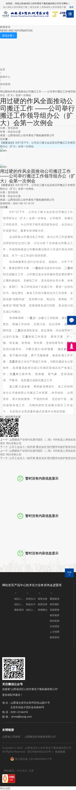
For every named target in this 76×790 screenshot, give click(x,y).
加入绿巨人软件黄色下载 (15, 6)
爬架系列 (19, 609)
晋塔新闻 (13, 128)
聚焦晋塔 (54, 598)
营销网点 (42, 609)
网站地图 (5, 788)
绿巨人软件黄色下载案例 (32, 609)
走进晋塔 (56, 585)
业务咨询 (44, 585)
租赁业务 (42, 604)
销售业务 (42, 598)
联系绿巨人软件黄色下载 (54, 6)
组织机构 (54, 620)
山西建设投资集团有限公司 (40, 736)
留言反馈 (34, 6)
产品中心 (20, 585)
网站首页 (8, 585)
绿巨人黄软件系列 (20, 604)
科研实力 (31, 598)
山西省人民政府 (11, 736)
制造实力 (31, 604)
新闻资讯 (54, 637)
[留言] (71, 320)
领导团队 (54, 604)
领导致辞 (54, 615)
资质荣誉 (54, 609)
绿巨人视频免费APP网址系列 (20, 598)
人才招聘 (54, 631)
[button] (38, 155)
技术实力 (32, 585)
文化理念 (54, 626)
